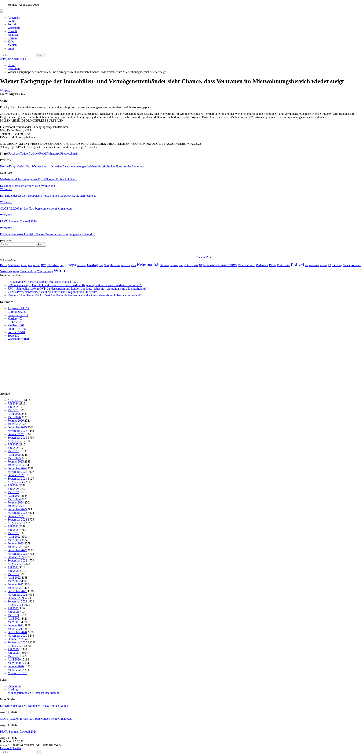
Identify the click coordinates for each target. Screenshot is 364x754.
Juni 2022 (13, 570)
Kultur (11, 41)
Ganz (101, 265)
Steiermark (26, 271)
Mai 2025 (13, 451)
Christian (53, 265)
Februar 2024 (16, 502)
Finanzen (13, 34)
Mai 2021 (13, 615)
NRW (233, 265)
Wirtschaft (14, 27)
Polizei (12, 24)
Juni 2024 (13, 488)
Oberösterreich (246, 265)
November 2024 (17, 471)
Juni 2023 (13, 529)
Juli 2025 (13, 444)
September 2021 (17, 601)
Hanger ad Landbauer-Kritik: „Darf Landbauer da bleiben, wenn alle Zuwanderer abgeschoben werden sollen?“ (75, 295)
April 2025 (14, 454)
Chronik (12, 31)
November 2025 (17, 430)
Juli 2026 (13, 403)
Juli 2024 (13, 485)
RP (329, 265)
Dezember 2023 (17, 509)
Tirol (39, 271)
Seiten (346, 265)
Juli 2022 (13, 567)
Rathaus (323, 266)
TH (35, 271)
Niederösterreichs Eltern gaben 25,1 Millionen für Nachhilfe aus (38, 179)
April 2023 (14, 536)
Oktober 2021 (16, 598)
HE (118, 265)
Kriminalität (148, 264)
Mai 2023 (13, 533)
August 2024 (15, 482)
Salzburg (337, 265)
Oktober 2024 (16, 475)
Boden (16, 265)
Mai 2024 (13, 492)
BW (43, 265)
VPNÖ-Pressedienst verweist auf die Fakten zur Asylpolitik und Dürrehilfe (52, 292)
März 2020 (14, 662)
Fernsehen (81, 265)
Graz (106, 265)
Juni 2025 (13, 447)
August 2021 (15, 604)
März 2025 (14, 458)
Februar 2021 (16, 625)
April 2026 (14, 413)
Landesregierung (177, 265)
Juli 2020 (13, 649)
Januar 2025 (15, 465)
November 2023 (17, 512)
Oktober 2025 (16, 434)
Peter (272, 265)
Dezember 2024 (17, 468)
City (62, 265)
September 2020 (17, 642)
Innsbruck (125, 265)
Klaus (133, 265)
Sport (11, 48)
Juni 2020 (13, 652)
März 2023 (14, 540)
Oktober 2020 (16, 639)
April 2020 (14, 659)
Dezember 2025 (17, 427)
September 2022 (17, 560)
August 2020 (15, 645)
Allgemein (14, 17)
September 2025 (17, 437)
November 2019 (17, 673)
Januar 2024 (15, 505)
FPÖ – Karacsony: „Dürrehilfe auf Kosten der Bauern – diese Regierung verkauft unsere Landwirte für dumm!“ (75, 285)
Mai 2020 (13, 656)
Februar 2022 (16, 584)
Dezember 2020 (17, 632)
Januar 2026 (15, 424)
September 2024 (17, 478)
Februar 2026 (16, 420)
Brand (24, 265)
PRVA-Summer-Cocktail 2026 (18, 731)
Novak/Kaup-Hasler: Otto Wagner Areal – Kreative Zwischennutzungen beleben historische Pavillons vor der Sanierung (72, 166)
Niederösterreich (216, 265)
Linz (188, 265)
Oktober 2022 (16, 557)
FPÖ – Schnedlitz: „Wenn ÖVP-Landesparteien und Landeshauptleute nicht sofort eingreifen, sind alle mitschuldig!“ (77, 288)
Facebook (6, 748)
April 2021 (14, 618)
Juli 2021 (13, 608)
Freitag (92, 265)
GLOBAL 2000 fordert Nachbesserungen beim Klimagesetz (36, 718)
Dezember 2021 (17, 591)
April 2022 (14, 577)
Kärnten (164, 265)
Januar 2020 (15, 669)
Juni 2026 (13, 406)
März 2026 (14, 417)
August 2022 (15, 564)
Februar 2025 (16, 461)
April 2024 (14, 495)
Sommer (356, 265)
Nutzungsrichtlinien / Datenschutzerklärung (34, 692)
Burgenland (34, 265)
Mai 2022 (13, 574)
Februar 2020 (16, 666)
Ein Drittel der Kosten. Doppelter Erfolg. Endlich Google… (36, 705)
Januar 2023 (15, 546)
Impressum (14, 686)
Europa (70, 265)
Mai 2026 (13, 410)
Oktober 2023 (16, 516)
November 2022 (17, 553)
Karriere (12, 38)
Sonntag (6, 271)
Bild (10, 265)
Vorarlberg (48, 271)
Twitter (17, 748)
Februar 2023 (16, 543)
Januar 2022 (15, 587)
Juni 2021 (13, 611)
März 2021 (14, 622)
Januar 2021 (15, 628)
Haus (113, 265)
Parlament (262, 265)
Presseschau (314, 265)
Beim (3, 265)
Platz (280, 265)
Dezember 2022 (17, 550)
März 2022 (14, 581)
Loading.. (13, 689)
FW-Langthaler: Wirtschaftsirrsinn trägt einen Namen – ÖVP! (44, 281)
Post (306, 266)
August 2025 (15, 441)
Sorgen (16, 271)
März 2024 (14, 499)
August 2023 (15, 523)
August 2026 (15, 400)
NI (200, 265)
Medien (12, 44)
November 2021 (17, 594)
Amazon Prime (205, 257)
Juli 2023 (13, 526)
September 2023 (17, 519)
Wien (59, 270)
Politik (11, 21)
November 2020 (17, 635)
